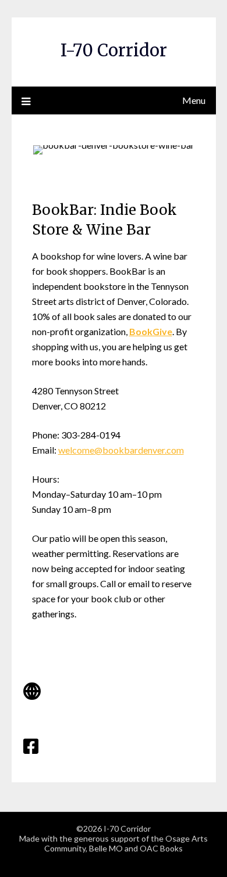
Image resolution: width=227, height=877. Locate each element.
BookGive (150, 331)
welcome (76, 449)
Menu (193, 100)
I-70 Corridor (114, 50)
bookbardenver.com (143, 449)
